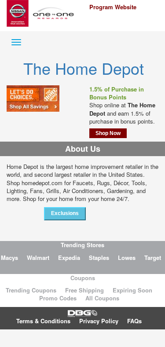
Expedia (69, 257)
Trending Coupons (31, 290)
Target (152, 257)
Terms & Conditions (43, 321)
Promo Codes (58, 298)
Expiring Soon (132, 290)
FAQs (134, 321)
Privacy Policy (98, 321)
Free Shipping (84, 290)
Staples (99, 257)
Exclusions (65, 213)
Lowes (127, 257)
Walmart (38, 257)
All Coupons (102, 298)
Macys (9, 257)
